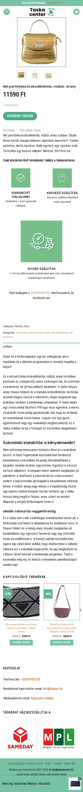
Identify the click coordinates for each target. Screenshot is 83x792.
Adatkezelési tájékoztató (25, 763)
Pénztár (69, 763)
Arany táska (21, 332)
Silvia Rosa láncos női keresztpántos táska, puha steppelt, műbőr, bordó (61, 628)
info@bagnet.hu (53, 689)
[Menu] (6, 12)
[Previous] (23, 42)
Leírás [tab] (7, 346)
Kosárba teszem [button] (21, 642)
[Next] (60, 42)
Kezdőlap (9, 130)
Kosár (57, 763)
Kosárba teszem (20, 116)
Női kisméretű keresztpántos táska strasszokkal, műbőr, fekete (21, 628)
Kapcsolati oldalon (42, 698)
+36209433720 (53, 2)
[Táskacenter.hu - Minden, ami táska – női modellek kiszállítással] (41, 11)
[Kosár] (76, 12)
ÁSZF (48, 763)
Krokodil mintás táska (39, 332)
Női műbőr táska (30, 130)
